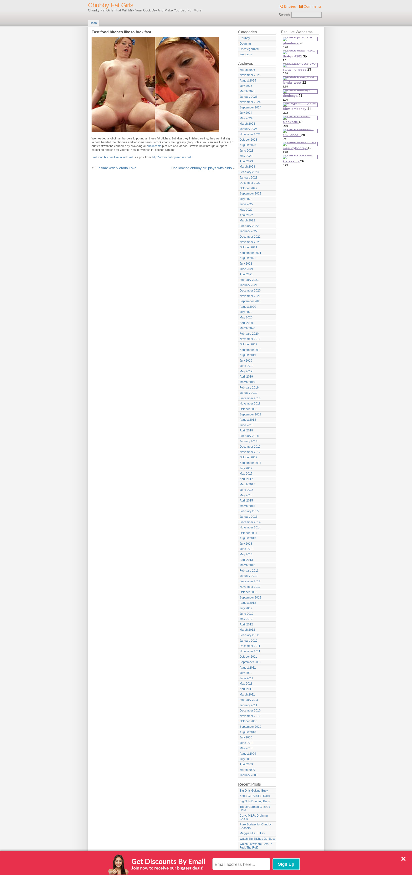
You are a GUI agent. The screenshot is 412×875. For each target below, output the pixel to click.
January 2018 (249, 441)
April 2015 (246, 500)
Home (94, 23)
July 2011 (246, 673)
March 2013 (247, 565)
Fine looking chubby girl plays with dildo (201, 168)
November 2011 (250, 651)
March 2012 (247, 629)
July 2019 (246, 360)
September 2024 (250, 107)
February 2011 (249, 699)
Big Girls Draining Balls (255, 801)
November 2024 (250, 102)
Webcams (246, 54)
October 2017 (248, 457)
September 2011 (250, 662)
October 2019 (248, 344)
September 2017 (250, 463)
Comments (313, 6)
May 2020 (246, 317)
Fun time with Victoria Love (115, 168)
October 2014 (248, 533)
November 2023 (250, 134)
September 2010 (250, 726)
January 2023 (249, 177)
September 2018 (250, 414)
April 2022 (246, 215)
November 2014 (250, 527)
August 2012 (248, 602)
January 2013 (249, 576)
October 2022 (248, 188)
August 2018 (248, 419)
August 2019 (248, 355)
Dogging (245, 43)
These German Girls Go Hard (255, 808)
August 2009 (248, 753)
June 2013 (246, 549)
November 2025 (250, 75)
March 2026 (247, 70)
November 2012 (250, 586)
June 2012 (246, 613)
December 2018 (250, 398)
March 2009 (247, 770)
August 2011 (248, 667)
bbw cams (154, 146)
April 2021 (246, 274)
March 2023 (247, 166)
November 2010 (250, 716)
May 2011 (246, 683)
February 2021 (249, 279)
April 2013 (246, 560)
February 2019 (249, 387)
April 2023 (246, 161)
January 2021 (249, 285)
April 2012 (246, 624)
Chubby (245, 38)
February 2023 (249, 172)
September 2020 (250, 301)
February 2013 (249, 570)
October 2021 (248, 247)
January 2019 (249, 392)
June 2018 (246, 425)
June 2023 (246, 150)
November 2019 (250, 339)
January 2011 (248, 705)
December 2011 (250, 646)
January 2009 (249, 775)
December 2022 (250, 182)
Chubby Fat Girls (110, 5)
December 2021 (250, 236)
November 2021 (250, 242)
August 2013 (248, 538)
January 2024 (249, 129)
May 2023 (246, 156)
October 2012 (248, 592)
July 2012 (246, 608)
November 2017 (250, 452)
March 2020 (247, 328)
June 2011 (246, 678)
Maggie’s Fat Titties (252, 833)
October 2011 (248, 656)
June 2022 (246, 204)
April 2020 (246, 323)
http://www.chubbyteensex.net (171, 157)
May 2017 (246, 473)
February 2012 (249, 635)
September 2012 (250, 597)
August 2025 (248, 80)
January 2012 (249, 640)
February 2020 (249, 333)
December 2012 (250, 581)
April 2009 (246, 764)
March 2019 (247, 382)
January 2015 (249, 516)
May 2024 (246, 118)
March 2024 (247, 123)
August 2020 (248, 306)
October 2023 (248, 139)
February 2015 (249, 511)
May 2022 (246, 209)
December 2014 (250, 522)
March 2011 (247, 694)
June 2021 (246, 269)
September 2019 (250, 350)
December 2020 (250, 290)
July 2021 (246, 263)
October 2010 (248, 721)
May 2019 (246, 371)
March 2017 (247, 484)
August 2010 (248, 732)
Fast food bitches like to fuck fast (112, 157)
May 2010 (246, 748)
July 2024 (246, 112)
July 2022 (246, 199)
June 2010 (246, 743)
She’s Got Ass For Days (255, 796)
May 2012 (246, 619)
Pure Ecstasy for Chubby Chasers (256, 826)
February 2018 (249, 436)
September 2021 (250, 253)
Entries (290, 6)
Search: (284, 15)
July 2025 (246, 85)
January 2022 (249, 231)
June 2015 (246, 489)
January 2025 (249, 96)
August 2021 (248, 258)
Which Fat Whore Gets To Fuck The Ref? (256, 845)
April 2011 (246, 689)
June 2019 (246, 366)
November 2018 (250, 403)
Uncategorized (249, 49)
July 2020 (246, 312)
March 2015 (247, 506)
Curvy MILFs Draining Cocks (254, 817)
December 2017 (250, 446)
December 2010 (250, 710)
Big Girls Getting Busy (254, 790)
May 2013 (246, 554)
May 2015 (246, 495)
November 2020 (250, 296)
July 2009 (246, 759)
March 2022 (247, 220)
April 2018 (246, 430)
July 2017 (246, 468)
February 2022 (249, 226)
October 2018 (248, 409)
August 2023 (248, 145)
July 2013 (246, 543)
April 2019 (246, 376)
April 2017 (246, 479)
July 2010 (246, 737)
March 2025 (247, 91)
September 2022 (250, 193)
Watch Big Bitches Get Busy (257, 838)
